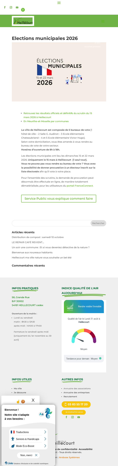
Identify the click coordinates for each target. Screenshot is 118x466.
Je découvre (20, 392)
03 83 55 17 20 (78, 404)
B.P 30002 (18, 301)
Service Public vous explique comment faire (59, 198)
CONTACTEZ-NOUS (75, 412)
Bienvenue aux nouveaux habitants (32, 252)
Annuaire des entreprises (77, 392)
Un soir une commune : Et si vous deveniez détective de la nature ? (51, 247)
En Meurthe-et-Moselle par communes (46, 121)
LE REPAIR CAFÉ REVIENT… (28, 242)
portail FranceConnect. (80, 185)
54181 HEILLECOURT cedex (27, 305)
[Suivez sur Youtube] (17, 7)
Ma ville (18, 388)
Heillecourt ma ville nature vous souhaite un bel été (41, 257)
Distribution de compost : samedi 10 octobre (38, 237)
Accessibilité (85, 449)
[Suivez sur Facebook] (4, 7)
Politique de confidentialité (62, 449)
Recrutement (70, 396)
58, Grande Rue (21, 297)
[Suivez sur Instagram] (10, 7)
